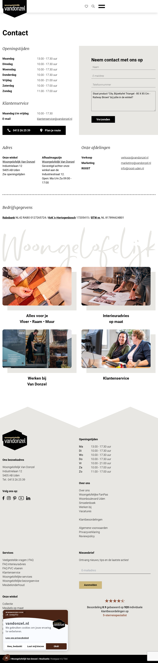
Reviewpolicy (87, 536)
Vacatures (85, 511)
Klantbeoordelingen (90, 519)
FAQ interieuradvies (14, 564)
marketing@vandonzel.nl (136, 163)
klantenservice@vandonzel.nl (54, 118)
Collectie (7, 603)
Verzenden (103, 119)
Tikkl (65, 659)
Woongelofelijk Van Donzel (18, 161)
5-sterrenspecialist (115, 615)
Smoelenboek (87, 502)
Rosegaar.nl (56, 659)
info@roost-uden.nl (132, 168)
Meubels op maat (13, 608)
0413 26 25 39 (21, 130)
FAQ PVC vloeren (12, 568)
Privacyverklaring (89, 532)
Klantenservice (11, 572)
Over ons (84, 490)
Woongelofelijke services (17, 576)
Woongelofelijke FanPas (93, 494)
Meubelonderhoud (13, 585)
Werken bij (85, 507)
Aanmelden (90, 585)
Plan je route (53, 130)
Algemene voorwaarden (93, 527)
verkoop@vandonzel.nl (134, 157)
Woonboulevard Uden (92, 498)
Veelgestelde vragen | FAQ (17, 560)
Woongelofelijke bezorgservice (20, 580)
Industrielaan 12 (12, 471)
